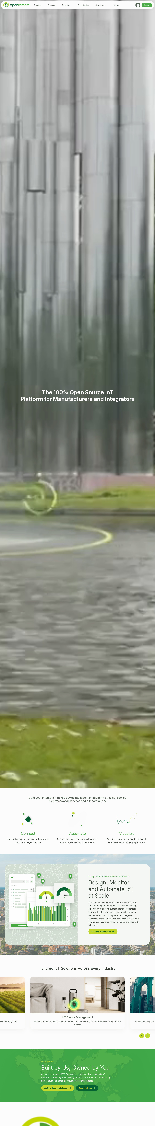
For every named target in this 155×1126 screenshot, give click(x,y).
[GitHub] (137, 5)
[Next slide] (147, 1035)
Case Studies (83, 5)
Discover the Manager (101, 931)
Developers (100, 5)
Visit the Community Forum (56, 1088)
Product (37, 5)
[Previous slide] (141, 1035)
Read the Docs (85, 1088)
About (116, 5)
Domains (66, 5)
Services (51, 5)
